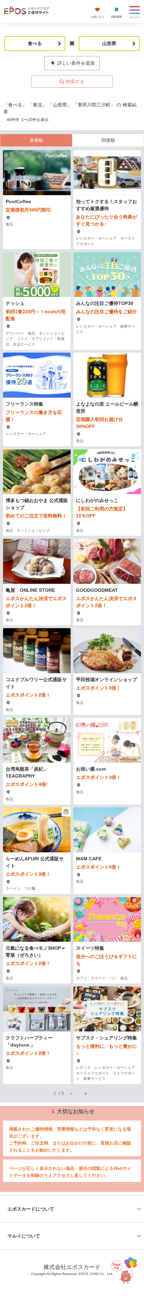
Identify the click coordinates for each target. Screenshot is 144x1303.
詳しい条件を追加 (75, 63)
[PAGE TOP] (125, 1270)
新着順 (36, 140)
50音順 (108, 140)
